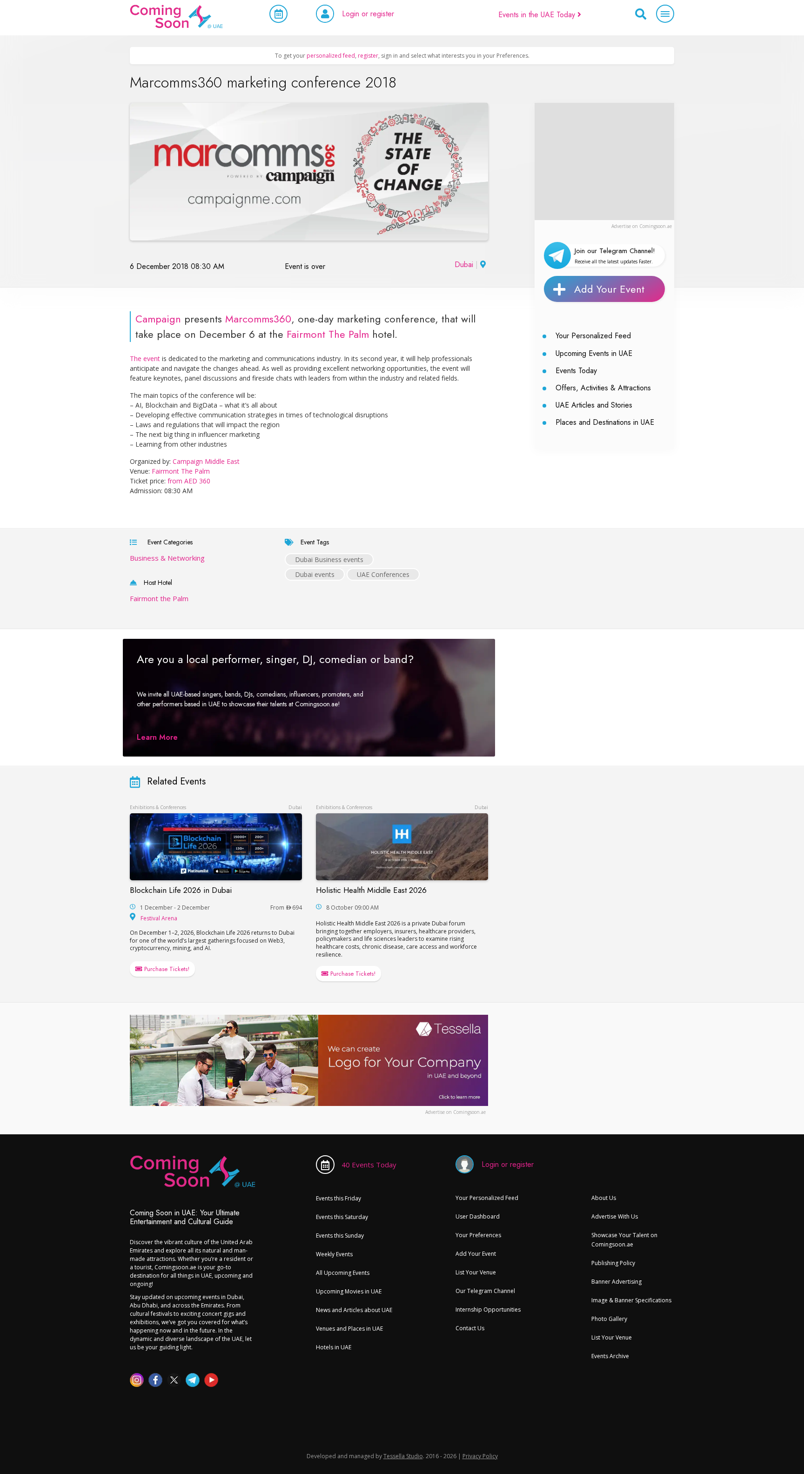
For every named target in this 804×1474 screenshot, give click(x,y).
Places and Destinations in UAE (605, 422)
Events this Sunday (340, 1236)
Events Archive (610, 1356)
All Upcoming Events (342, 1273)
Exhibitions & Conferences (158, 807)
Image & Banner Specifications (631, 1300)
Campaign (158, 318)
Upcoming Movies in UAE (349, 1291)
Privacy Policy (480, 1456)
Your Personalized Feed (593, 335)
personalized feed (331, 56)
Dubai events (315, 574)
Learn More (157, 737)
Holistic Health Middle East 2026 (371, 890)
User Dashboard (478, 1216)
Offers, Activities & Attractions (603, 387)
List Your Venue (476, 1272)
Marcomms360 (258, 318)
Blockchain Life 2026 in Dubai (181, 890)
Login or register (368, 13)
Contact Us (470, 1328)
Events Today (576, 370)
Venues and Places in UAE (349, 1329)
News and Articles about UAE (354, 1310)
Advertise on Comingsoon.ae (641, 226)
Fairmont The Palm (328, 334)
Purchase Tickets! (165, 969)
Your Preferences (478, 1235)
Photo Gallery (609, 1319)
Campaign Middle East (206, 461)
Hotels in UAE (333, 1347)
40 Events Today (369, 1164)
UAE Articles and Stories (594, 405)
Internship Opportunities (488, 1309)
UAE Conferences (383, 574)
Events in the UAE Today (537, 14)
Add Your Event (609, 288)
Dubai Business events (329, 559)
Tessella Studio (403, 1456)
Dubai (464, 264)
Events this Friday (338, 1198)
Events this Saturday (342, 1217)
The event (145, 358)
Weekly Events (334, 1254)
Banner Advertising (616, 1282)
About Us (603, 1198)
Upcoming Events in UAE (594, 353)
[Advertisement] (604, 161)
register (368, 56)
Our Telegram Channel (485, 1291)
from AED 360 (189, 480)
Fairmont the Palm (159, 598)
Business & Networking (167, 558)
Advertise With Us (614, 1216)
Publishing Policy (613, 1263)
